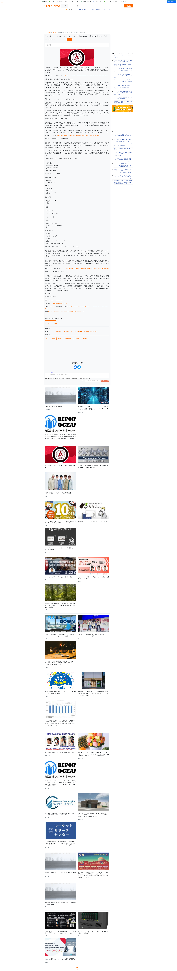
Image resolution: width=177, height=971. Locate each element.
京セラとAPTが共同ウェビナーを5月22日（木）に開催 (58, 577)
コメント (69, 39)
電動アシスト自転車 (51, 338)
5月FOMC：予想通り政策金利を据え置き (55, 406)
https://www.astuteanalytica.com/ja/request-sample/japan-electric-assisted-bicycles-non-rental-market (86, 75)
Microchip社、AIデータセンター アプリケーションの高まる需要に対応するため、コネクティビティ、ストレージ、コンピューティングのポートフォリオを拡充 (93, 408)
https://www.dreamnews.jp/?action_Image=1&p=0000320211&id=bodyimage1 (65, 311)
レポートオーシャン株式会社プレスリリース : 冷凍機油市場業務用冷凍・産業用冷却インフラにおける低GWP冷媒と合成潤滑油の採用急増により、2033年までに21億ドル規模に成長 (60, 436)
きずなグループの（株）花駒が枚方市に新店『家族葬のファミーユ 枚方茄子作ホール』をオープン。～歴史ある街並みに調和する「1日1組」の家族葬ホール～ (93, 815)
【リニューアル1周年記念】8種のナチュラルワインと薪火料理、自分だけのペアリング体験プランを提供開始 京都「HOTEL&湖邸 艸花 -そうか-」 (60, 663)
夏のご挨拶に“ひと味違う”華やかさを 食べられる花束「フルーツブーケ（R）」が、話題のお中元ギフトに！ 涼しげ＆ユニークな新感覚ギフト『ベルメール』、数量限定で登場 (93, 754)
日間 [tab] (125, 53)
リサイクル (77, 338)
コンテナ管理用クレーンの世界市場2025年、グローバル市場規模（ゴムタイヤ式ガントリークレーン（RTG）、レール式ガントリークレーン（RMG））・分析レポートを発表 (60, 843)
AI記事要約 (49, 45)
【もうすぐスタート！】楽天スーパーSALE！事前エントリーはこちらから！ (92, 9)
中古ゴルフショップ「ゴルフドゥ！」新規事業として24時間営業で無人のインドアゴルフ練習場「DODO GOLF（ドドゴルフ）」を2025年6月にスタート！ (93, 693)
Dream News (54, 32)
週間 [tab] (128, 53)
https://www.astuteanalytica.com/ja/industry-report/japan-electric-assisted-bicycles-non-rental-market (78, 135)
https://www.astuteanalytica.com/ (60, 303)
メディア (49, 32)
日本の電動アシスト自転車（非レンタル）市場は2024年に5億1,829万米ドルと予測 (76, 331)
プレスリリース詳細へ (50, 320)
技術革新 (85, 338)
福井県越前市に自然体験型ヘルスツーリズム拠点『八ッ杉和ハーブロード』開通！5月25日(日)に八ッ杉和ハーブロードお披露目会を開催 (60, 605)
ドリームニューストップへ (51, 323)
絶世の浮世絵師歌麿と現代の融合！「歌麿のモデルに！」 (59, 752)
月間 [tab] (132, 53)
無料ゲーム (172, 1)
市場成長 (60, 338)
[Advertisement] (88, 20)
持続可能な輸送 (69, 338)
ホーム (45, 32)
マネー (57, 39)
